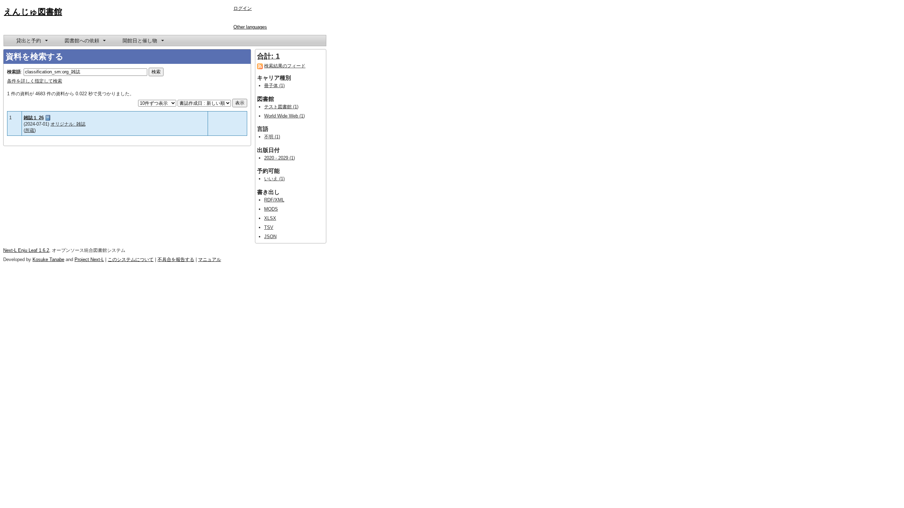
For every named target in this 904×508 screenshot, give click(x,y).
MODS (271, 209)
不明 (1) (272, 136)
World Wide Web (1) (284, 116)
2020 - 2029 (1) (279, 158)
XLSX (270, 218)
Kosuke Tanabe (48, 259)
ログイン (242, 8)
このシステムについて (131, 259)
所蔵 (29, 130)
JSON (270, 236)
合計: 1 (268, 56)
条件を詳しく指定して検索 (34, 81)
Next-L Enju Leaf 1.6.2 (26, 250)
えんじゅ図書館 (33, 11)
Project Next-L (89, 259)
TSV (268, 227)
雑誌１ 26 (34, 117)
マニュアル (209, 259)
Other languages (250, 27)
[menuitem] (31, 40)
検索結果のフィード (284, 65)
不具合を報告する (175, 259)
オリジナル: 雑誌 (67, 124)
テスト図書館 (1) (281, 106)
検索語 (14, 71)
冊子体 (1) (274, 85)
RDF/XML (274, 199)
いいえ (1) (274, 178)
